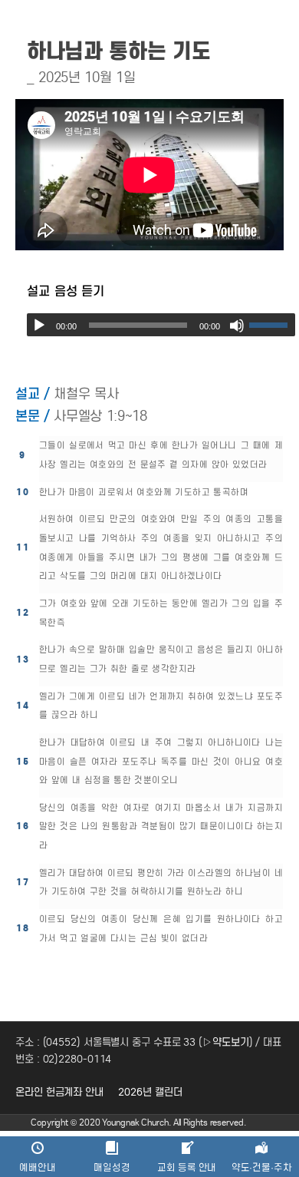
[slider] (272, 324)
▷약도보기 (225, 1042)
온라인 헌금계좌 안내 (59, 1092)
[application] (161, 324)
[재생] (39, 325)
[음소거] (237, 325)
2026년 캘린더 (150, 1092)
